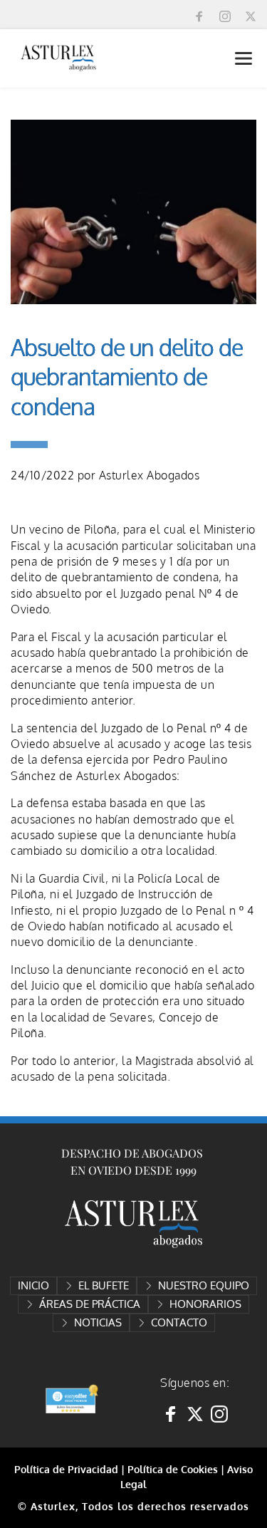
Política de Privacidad (66, 1469)
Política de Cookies (172, 1469)
